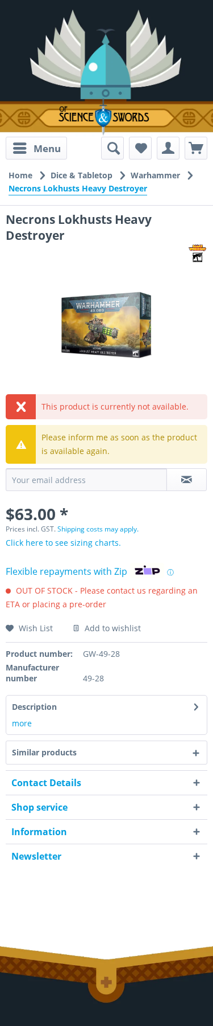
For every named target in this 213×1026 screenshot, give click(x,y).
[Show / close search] (112, 148)
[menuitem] (36, 148)
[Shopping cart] (196, 148)
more (22, 723)
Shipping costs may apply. (98, 529)
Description (34, 706)
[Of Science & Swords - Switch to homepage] (106, 117)
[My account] (168, 148)
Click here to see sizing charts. (63, 542)
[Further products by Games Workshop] (197, 253)
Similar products (44, 752)
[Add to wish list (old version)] (140, 148)
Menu (47, 148)
